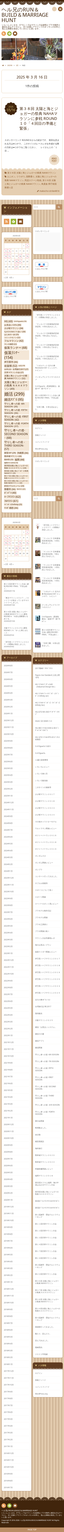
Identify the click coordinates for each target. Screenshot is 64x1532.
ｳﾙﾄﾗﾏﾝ (21, 489)
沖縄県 (22, 452)
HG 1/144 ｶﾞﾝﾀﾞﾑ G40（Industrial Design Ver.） (45, 685)
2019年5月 (8, 1254)
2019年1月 (8, 1282)
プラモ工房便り (41, 924)
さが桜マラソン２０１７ (45, 794)
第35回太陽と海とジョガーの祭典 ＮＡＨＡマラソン (16, 466)
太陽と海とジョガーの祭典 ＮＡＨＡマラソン (16, 385)
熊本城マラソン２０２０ (45, 1155)
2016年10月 (9, 1467)
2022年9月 (8, 980)
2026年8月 (8, 665)
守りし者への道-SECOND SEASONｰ (16, 434)
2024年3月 (8, 857)
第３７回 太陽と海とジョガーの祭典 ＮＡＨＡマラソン (16, 477)
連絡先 (15, 33)
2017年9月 (8, 1391)
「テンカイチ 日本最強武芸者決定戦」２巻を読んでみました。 (47, 347)
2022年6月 (8, 1001)
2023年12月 (9, 878)
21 (20, 261)
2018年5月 (8, 1337)
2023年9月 (8, 898)
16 (27, 256)
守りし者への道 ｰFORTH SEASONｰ (45, 1113)
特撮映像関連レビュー (44, 1169)
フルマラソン (13, 340)
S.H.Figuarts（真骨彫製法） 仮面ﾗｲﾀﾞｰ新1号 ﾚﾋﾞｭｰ (47, 387)
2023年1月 (8, 953)
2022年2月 (8, 1028)
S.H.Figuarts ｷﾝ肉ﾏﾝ (43, 746)
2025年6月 (8, 761)
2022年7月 (8, 994)
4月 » (11, 277)
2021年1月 (8, 1117)
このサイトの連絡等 (43, 787)
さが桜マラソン (13, 328)
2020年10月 (9, 1138)
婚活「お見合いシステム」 (46, 1027)
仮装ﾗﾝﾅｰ (11, 355)
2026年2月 (8, 706)
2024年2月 (8, 864)
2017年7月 (8, 1405)
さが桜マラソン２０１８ (45, 801)
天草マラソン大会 (14, 372)
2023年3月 (8, 939)
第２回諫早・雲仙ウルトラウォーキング (47, 1266)
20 (16, 261)
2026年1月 (8, 713)
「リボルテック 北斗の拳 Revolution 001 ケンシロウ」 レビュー (46, 367)
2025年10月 (9, 734)
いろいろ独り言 (41, 773)
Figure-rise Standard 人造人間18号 (47, 676)
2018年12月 (9, 1289)
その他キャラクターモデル (46, 821)
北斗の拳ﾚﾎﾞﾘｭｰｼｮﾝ (42, 999)
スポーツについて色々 (44, 890)
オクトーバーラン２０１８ (46, 842)
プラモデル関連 (41, 917)
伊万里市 (11, 361)
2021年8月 (8, 1069)
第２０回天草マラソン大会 (46, 1274)
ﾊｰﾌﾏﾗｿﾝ (12, 496)
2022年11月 (9, 967)
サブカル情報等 (41, 883)
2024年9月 (8, 816)
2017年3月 (8, 1432)
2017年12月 (9, 1371)
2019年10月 (9, 1220)
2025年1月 (8, 795)
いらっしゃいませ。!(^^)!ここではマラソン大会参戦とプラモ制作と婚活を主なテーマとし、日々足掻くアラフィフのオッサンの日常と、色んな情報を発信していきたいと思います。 (31, 1515)
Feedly (9, 33)
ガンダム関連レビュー (44, 862)
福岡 (19, 459)
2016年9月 (8, 1473)
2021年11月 (9, 1049)
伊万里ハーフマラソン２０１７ (47, 958)
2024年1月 (8, 871)
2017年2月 (8, 1439)
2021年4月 (8, 1097)
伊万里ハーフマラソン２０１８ (47, 965)
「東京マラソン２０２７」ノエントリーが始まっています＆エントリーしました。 (16, 600)
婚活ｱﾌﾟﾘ (13, 399)
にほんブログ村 (41, 269)
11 (9, 256)
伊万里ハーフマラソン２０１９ (47, 972)
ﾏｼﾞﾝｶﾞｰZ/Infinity (13, 504)
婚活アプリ (39, 1041)
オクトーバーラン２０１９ (46, 849)
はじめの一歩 (11, 334)
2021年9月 (8, 1063)
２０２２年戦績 (41, 1354)
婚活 (14, 394)
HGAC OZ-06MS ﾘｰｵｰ (43, 721)
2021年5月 (8, 1090)
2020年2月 (8, 1193)
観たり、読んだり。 (43, 1333)
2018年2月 (8, 1357)
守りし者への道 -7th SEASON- (47, 1061)
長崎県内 (38, 1347)
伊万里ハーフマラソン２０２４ (47, 993)
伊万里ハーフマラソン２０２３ (47, 986)
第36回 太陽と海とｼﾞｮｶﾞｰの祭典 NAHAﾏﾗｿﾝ (16, 472)
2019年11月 (9, 1213)
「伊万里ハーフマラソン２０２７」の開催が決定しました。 (47, 316)
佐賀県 (10, 366)
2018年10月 (9, 1302)
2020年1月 (8, 1200)
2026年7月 (8, 672)
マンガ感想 (10, 344)
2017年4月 (8, 1426)
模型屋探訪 (39, 1141)
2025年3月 (8, 782)
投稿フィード (40, 435)
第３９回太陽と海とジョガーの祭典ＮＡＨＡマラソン (47, 1309)
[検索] (54, 9)
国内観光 (38, 1013)
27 (16, 267)
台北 (21, 366)
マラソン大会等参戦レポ (45, 938)
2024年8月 (8, 823)
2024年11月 (9, 809)
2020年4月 (8, 1179)
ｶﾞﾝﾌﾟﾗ (10, 492)
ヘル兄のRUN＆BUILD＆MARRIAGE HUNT (19, 1510)
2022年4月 (8, 1015)
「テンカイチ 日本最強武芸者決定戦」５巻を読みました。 (47, 357)
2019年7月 (8, 1241)
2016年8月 (8, 1480)
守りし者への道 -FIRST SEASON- (16, 418)
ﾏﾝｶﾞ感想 (11, 507)
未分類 (37, 1134)
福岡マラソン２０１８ (44, 1175)
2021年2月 (8, 1110)
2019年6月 (8, 1248)
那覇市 (9, 489)
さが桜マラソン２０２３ (45, 808)
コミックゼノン (12, 337)
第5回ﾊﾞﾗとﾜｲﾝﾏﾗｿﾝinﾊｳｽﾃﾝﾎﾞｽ (47, 1207)
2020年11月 (9, 1131)
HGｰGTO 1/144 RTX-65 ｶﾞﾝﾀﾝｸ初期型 (47, 738)
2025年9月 (8, 741)
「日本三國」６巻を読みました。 (46, 408)
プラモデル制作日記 (43, 910)
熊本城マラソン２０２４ (45, 1162)
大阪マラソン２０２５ (44, 1020)
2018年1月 (8, 1364)
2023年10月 (9, 891)
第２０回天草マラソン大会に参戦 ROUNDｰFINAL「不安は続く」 (47, 397)
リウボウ (21, 176)
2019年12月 (9, 1206)
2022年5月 (8, 1008)
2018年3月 (8, 1350)
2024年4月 (8, 850)
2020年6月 (8, 1165)
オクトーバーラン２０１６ (46, 835)
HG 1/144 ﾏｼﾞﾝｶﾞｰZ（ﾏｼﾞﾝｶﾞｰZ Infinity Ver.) (47, 703)
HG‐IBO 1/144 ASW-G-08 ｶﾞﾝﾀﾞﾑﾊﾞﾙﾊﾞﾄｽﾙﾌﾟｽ (47, 729)
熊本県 (8, 459)
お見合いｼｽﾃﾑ (12, 325)
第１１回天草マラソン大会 (46, 1224)
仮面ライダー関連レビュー (46, 952)
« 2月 (6, 277)
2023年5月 (8, 926)
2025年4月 (8, 775)
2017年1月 (8, 1446)
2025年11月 (9, 727)
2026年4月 (8, 693)
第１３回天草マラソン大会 (46, 1237)
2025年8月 (8, 748)
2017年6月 (8, 1412)
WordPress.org (41, 449)
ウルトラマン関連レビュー (46, 828)
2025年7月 (8, 754)
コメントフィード (42, 442)
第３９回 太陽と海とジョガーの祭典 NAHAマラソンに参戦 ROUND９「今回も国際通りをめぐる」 (16, 615)
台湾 (7, 369)
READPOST (54, 159)
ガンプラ (38, 869)
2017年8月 (8, 1398)
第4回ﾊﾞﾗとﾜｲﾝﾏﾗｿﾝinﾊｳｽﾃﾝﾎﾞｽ (47, 1201)
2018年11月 (9, 1295)
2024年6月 (8, 837)
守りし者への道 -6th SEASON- (14, 405)
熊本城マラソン (13, 456)
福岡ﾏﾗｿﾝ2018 (11, 463)
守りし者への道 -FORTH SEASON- (16, 425)
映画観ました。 (41, 1127)
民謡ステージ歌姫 (33, 180)
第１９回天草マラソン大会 (46, 1258)
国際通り (30, 176)
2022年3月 (8, 1021)
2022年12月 (9, 960)
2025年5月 (8, 768)
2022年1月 (8, 1035)
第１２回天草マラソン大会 (46, 1230)
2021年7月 (8, 1076)
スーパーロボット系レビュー (46, 903)
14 (20, 256)
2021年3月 (8, 1104)
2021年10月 (9, 1056)
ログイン (38, 428)
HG (8, 321)
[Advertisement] (48, 241)
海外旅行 (38, 1148)
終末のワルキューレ (14, 486)
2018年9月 (8, 1309)
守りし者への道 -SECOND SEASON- (45, 1087)
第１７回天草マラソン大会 (46, 1251)
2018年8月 (8, 1316)
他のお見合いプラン (43, 945)
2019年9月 (8, 1227)
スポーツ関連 (40, 897)
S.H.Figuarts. (40, 753)
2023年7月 (8, 912)
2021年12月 (9, 1042)
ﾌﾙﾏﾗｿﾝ (11, 501)
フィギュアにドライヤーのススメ (47, 378)
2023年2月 (8, 946)
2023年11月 (9, 884)
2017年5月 (8, 1419)
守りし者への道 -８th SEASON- (47, 1105)
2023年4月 (8, 932)
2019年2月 (8, 1275)
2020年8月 (8, 1152)
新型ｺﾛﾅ (10, 453)
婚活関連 (38, 1047)
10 (6, 256)
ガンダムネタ (40, 856)
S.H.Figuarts (20, 321)
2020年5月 (8, 1172)
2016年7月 (8, 1487)
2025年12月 (9, 720)
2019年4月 (8, 1261)
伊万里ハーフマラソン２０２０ (47, 979)
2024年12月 (9, 802)
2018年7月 (8, 1323)
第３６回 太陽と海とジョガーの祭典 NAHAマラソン (47, 1282)
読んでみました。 (42, 1340)
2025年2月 (8, 789)
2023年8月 (8, 905)
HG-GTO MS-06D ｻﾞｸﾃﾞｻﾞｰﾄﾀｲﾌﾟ (47, 713)
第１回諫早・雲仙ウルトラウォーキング (47, 1215)
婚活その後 (39, 1034)
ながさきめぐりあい (14, 331)
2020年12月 (9, 1124)
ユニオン (11, 176)
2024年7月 (8, 830)
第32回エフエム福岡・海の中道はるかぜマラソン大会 (47, 1183)
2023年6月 (8, 919)
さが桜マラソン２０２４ (45, 814)
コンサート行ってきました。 (46, 876)
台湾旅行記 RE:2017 (43, 1006)
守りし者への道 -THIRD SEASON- (14, 445)
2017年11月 (9, 1378)
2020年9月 (8, 1145)
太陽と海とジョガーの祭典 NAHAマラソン (15, 377)
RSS (3, 33)
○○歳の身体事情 (41, 760)
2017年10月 (9, 1384)
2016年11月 (9, 1460)
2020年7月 (8, 1159)
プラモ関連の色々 (42, 931)
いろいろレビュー (42, 767)
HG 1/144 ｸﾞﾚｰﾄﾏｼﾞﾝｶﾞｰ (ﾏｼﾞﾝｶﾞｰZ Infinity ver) (47, 694)
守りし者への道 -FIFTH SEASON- (15, 411)
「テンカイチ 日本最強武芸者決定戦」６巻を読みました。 (47, 325)
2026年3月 (8, 700)
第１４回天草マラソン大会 (46, 1244)
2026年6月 (8, 679)
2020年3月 (8, 1186)
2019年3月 (8, 1268)
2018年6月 (8, 1330)
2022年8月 (8, 987)
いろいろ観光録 (41, 780)
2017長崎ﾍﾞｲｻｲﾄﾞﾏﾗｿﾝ (44, 668)
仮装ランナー (15, 348)
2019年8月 (8, 1234)
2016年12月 (9, 1453)
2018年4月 (8, 1343)
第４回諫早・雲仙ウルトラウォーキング (47, 1318)
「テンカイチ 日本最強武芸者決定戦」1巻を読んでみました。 (47, 335)
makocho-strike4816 (49, 191)
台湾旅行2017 (20, 369)
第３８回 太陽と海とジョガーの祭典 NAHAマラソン (31, 172)
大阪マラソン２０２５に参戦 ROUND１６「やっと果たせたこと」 (16, 630)
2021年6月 (8, 1083)
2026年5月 (8, 686)
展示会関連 (39, 1121)
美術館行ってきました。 (45, 1327)
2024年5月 (8, 843)
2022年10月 (9, 974)
